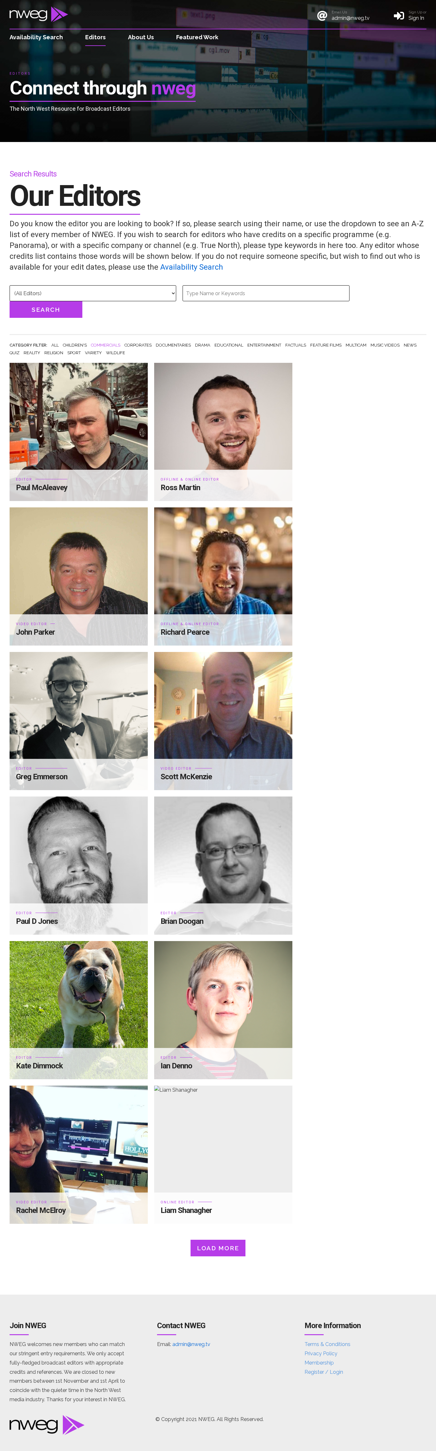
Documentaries (173, 345)
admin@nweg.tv (191, 1344)
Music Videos (385, 345)
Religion (53, 352)
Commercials (105, 345)
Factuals (295, 345)
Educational (228, 345)
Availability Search (36, 37)
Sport (74, 352)
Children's (75, 345)
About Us (141, 37)
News (410, 345)
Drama (202, 345)
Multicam (356, 345)
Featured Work (197, 37)
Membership (319, 1363)
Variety (93, 352)
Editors (95, 37)
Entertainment (264, 345)
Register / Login (323, 1372)
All (55, 345)
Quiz (14, 352)
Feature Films (326, 345)
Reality (32, 352)
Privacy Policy (320, 1353)
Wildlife (115, 352)
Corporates (138, 345)
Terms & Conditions (327, 1344)
